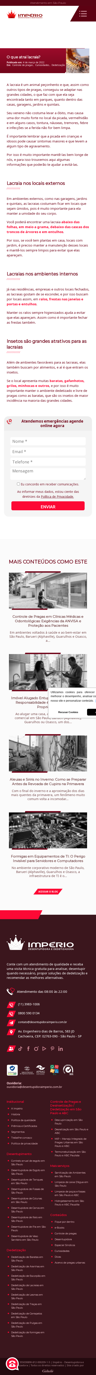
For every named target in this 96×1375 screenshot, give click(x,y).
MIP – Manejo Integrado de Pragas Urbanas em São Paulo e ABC (70, 1142)
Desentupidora (63, 1239)
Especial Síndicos (65, 1245)
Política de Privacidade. (57, 496)
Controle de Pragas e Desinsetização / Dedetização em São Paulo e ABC (65, 1107)
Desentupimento (19, 1154)
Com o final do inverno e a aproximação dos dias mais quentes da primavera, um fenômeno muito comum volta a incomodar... (48, 789)
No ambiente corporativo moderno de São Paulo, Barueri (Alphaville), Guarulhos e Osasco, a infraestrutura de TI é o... (48, 866)
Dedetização (58, 65)
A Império (17, 1108)
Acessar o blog (48, 891)
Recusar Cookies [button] (68, 712)
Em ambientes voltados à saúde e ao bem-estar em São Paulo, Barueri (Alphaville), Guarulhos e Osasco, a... (48, 628)
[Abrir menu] (83, 14)
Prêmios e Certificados (24, 1126)
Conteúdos (58, 1215)
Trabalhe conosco (21, 1137)
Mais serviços (59, 1166)
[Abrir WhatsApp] (85, 1364)
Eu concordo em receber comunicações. (49, 484)
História (15, 1114)
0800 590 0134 (29, 1013)
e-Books (59, 1227)
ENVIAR (48, 506)
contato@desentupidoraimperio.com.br (42, 1022)
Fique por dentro (64, 1221)
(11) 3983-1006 (29, 1004)
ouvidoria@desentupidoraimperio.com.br (34, 1087)
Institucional (15, 1101)
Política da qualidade (23, 1120)
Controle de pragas (22, 65)
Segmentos (18, 1131)
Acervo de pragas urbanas (70, 1262)
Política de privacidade (24, 1143)
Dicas (58, 1256)
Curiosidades (42, 65)
